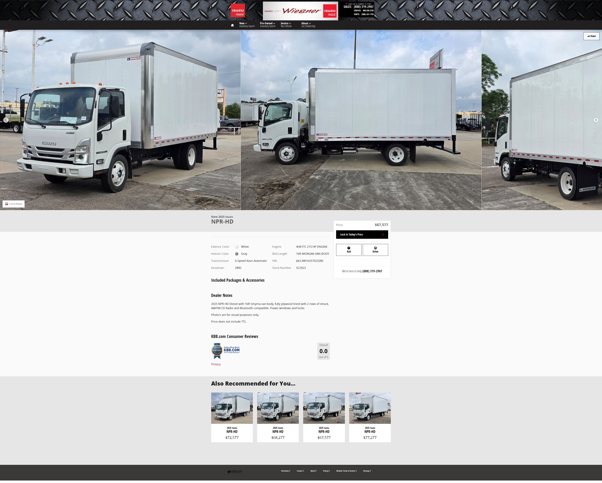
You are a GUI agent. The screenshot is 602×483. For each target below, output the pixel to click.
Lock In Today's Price (351, 234)
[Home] (238, 8)
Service (286, 24)
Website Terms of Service (345, 471)
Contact (299, 471)
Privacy (216, 364)
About (308, 24)
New (247, 24)
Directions (285, 471)
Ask (349, 251)
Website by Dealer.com (235, 472)
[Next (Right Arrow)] (596, 120)
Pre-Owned (267, 24)
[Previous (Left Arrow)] (6, 120)
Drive (375, 251)
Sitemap (366, 471)
